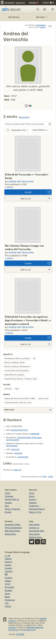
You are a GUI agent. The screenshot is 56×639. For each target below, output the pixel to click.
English (8, 565)
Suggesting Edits (36, 531)
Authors (32, 499)
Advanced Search (37, 509)
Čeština (8, 558)
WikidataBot (41, 25)
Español (8, 568)
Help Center (34, 524)
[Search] (38, 9)
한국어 (8, 584)
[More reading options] (50, 410)
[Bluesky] (31, 541)
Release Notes (35, 537)
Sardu (7, 593)
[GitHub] (43, 541)
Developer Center (12, 524)
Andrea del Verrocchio (21, 181)
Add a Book (34, 534)
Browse (40, 17)
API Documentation (13, 528)
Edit (50, 26)
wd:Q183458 (22, 457)
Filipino (8, 606)
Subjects (33, 503)
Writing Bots (10, 534)
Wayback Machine (35, 627)
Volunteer (9, 496)
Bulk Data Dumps (12, 531)
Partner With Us (12, 499)
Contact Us (34, 528)
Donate (33, 2)
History (43, 27)
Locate (28, 192)
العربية (7, 555)
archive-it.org (29, 630)
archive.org (13, 630)
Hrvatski (8, 578)
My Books (14, 17)
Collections (34, 506)
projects (12, 627)
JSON (50, 476)
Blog (7, 506)
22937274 (15, 449)
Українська (10, 600)
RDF (44, 476)
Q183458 (18, 453)
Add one (17, 470)
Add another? (24, 117)
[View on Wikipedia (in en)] (26, 106)
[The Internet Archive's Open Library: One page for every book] (12, 9)
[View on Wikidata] (30, 106)
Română (8, 590)
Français (8, 571)
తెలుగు (7, 597)
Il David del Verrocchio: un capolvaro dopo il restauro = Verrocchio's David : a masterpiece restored (28, 320)
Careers (8, 503)
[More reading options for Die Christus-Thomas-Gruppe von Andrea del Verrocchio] (49, 269)
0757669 (20, 634)
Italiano (8, 581)
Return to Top (35, 512)
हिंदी (6, 574)
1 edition (9, 187)
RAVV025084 (11, 446)
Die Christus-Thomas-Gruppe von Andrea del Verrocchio (24, 247)
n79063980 (34, 434)
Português (9, 587)
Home (31, 493)
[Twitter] (37, 541)
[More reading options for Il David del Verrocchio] (49, 198)
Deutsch (8, 562)
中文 (7, 603)
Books (32, 496)
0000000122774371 (19, 430)
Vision (7, 493)
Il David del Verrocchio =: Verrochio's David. (26, 176)
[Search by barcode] (44, 9)
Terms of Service (12, 509)
